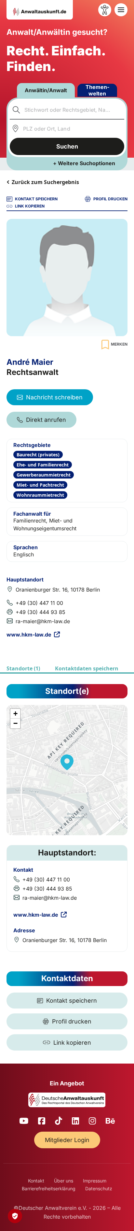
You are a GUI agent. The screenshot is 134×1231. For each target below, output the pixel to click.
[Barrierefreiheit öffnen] (104, 9)
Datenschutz (98, 1188)
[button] (67, 762)
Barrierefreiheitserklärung (48, 1188)
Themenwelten (97, 90)
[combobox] (67, 110)
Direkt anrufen (46, 419)
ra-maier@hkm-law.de (43, 621)
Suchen (67, 146)
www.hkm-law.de (29, 634)
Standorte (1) (23, 668)
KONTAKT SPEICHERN (36, 198)
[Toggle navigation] (120, 9)
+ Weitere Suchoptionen (84, 163)
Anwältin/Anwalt (46, 90)
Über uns (63, 1180)
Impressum (94, 1180)
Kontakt (36, 1180)
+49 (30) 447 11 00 (39, 603)
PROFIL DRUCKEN (110, 198)
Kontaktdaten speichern (86, 668)
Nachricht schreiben (54, 397)
